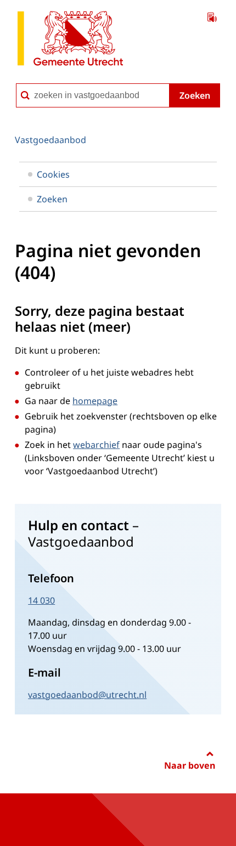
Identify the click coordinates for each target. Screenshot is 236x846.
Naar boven (189, 765)
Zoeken (194, 95)
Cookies (53, 174)
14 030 (41, 600)
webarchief (96, 445)
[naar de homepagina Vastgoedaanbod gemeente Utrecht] (70, 40)
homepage (94, 401)
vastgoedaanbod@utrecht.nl (87, 695)
